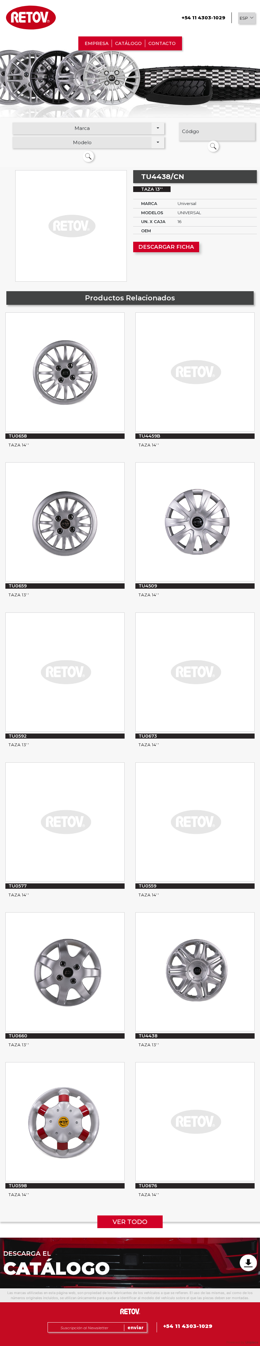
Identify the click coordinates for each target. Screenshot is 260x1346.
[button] (246, 18)
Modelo (82, 142)
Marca (82, 128)
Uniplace (251, 1342)
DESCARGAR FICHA (166, 247)
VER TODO (130, 1222)
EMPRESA (96, 43)
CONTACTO (162, 43)
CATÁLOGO (128, 43)
